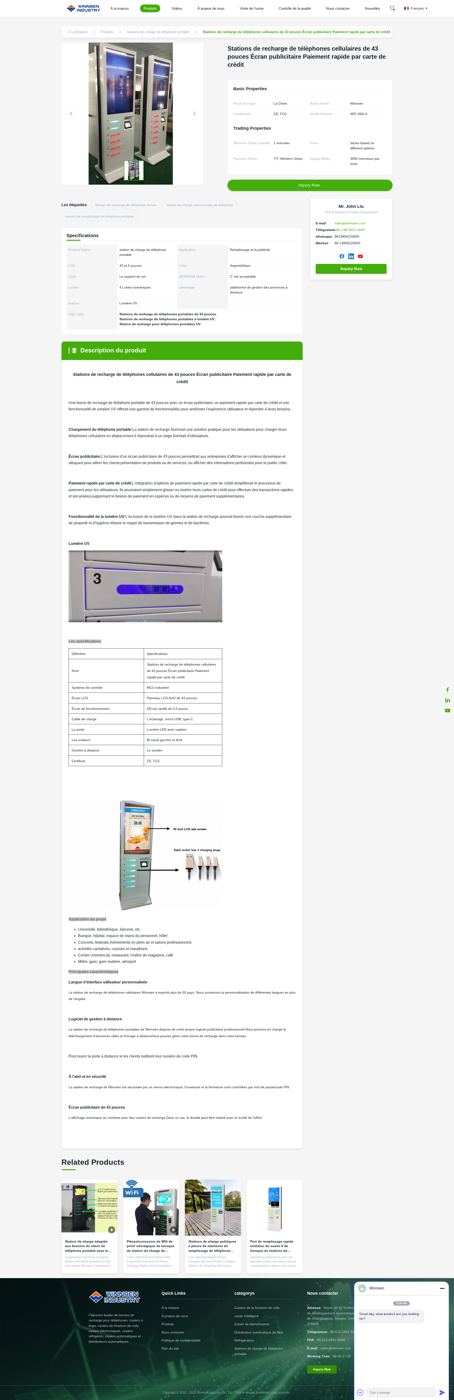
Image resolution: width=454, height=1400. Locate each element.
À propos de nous (211, 8)
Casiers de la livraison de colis (256, 1308)
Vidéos (177, 8)
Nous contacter (338, 8)
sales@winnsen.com (350, 223)
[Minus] (442, 1288)
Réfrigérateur (244, 1340)
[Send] (442, 1392)
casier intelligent (246, 1316)
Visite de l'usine (252, 8)
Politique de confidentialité (181, 1340)
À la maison (119, 8)
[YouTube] (447, 710)
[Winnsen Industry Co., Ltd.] (84, 8)
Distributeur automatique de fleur (259, 1332)
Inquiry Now (351, 269)
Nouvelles (372, 8)
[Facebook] (447, 689)
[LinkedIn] (447, 700)
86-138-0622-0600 (350, 230)
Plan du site (170, 1348)
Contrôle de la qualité (295, 8)
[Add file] (360, 1392)
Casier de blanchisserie (251, 1324)
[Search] (392, 8)
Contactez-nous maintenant (89, 1264)
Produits (150, 8)
